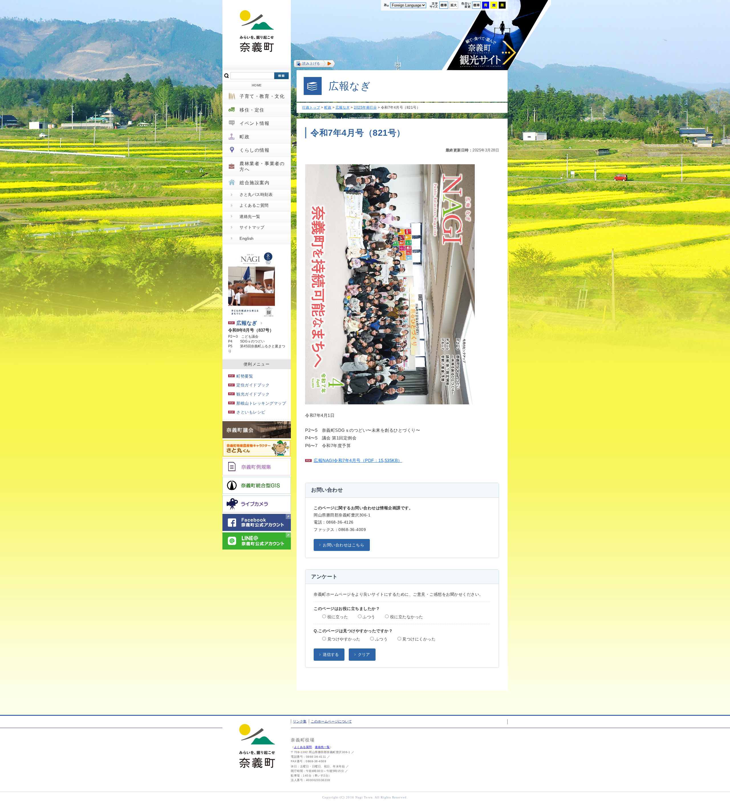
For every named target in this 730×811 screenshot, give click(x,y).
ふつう (368, 617)
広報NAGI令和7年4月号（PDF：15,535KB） (358, 460)
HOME (257, 85)
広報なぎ (246, 323)
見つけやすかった (343, 639)
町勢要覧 (244, 376)
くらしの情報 (255, 150)
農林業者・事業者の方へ (262, 166)
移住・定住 (252, 110)
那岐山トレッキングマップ (261, 403)
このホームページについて (331, 721)
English (247, 238)
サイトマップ (252, 227)
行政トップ (311, 108)
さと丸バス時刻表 (256, 194)
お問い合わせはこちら (343, 545)
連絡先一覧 (250, 216)
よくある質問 (303, 747)
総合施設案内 (255, 182)
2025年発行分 (365, 108)
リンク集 (300, 721)
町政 (245, 136)
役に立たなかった (406, 617)
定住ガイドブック (252, 385)
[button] (314, 63)
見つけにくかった (418, 639)
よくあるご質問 (254, 205)
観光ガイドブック (252, 394)
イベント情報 (255, 123)
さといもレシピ (250, 412)
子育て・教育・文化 (262, 96)
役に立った (337, 617)
